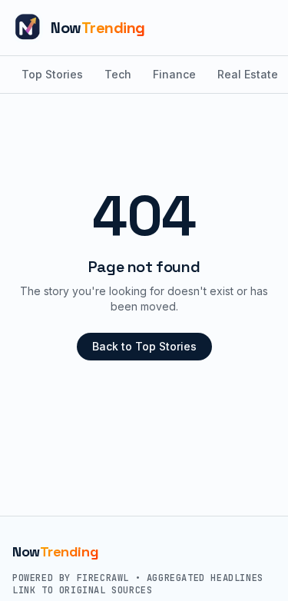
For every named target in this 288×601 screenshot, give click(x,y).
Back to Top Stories (144, 346)
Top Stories (52, 74)
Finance (174, 74)
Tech (117, 74)
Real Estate (247, 74)
